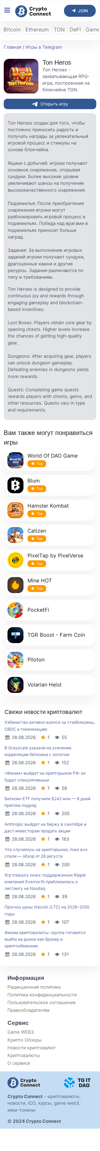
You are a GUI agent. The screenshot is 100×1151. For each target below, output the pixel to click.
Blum (33, 481)
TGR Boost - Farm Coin (56, 635)
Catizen (36, 531)
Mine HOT (39, 580)
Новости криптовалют (31, 1047)
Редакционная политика (34, 987)
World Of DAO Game (52, 456)
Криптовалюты (23, 1055)
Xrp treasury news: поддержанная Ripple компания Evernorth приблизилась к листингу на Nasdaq (45, 882)
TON (59, 29)
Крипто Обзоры (24, 1040)
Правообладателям (28, 1010)
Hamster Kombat (48, 506)
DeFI (75, 29)
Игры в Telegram (44, 47)
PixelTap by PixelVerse (55, 555)
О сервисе (18, 1063)
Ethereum (37, 29)
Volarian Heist (44, 684)
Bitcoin (12, 29)
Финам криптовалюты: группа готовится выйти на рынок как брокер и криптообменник (45, 939)
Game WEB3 (20, 1032)
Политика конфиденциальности (42, 994)
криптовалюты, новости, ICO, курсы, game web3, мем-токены (44, 1103)
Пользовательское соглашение (41, 1002)
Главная (12, 47)
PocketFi (38, 610)
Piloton (36, 659)
